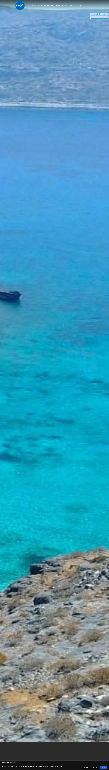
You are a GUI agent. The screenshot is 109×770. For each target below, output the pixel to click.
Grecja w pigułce (69, 5)
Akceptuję (104, 767)
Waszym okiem (50, 5)
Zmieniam (86, 767)
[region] (54, 765)
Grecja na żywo (32, 5)
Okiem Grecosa (41, 5)
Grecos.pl (77, 5)
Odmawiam (95, 767)
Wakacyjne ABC (60, 5)
